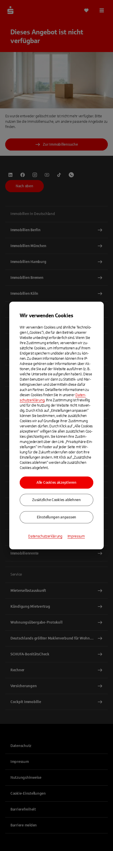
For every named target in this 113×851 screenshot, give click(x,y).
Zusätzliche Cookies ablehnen (56, 500)
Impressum (76, 536)
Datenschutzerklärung (45, 536)
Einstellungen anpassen (56, 517)
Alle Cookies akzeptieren (56, 483)
